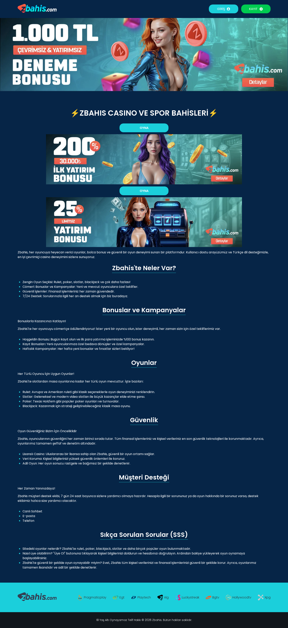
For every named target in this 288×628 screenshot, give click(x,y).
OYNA (144, 128)
